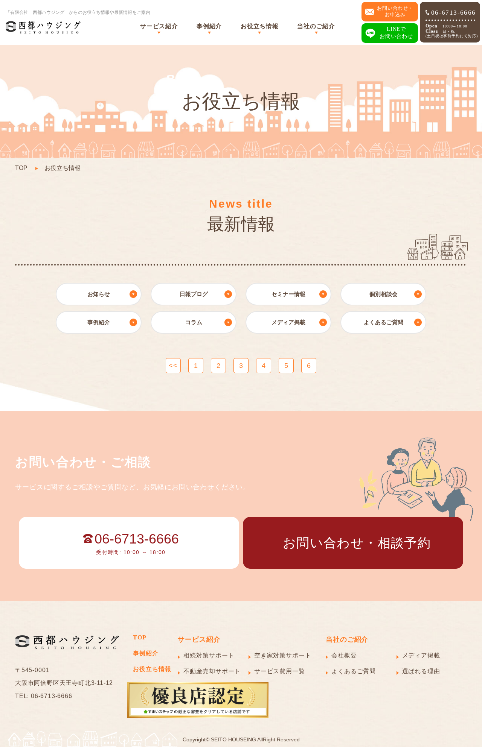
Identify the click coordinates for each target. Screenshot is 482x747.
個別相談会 (383, 294)
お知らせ (98, 294)
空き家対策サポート (282, 655)
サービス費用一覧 (279, 671)
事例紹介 (98, 322)
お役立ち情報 (259, 26)
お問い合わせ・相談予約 (357, 543)
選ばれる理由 (421, 671)
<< (173, 365)
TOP (21, 168)
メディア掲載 (288, 322)
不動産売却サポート (212, 671)
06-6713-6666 (453, 12)
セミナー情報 (288, 294)
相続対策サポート (208, 655)
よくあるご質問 (383, 322)
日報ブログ (194, 294)
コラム (193, 322)
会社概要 (344, 655)
